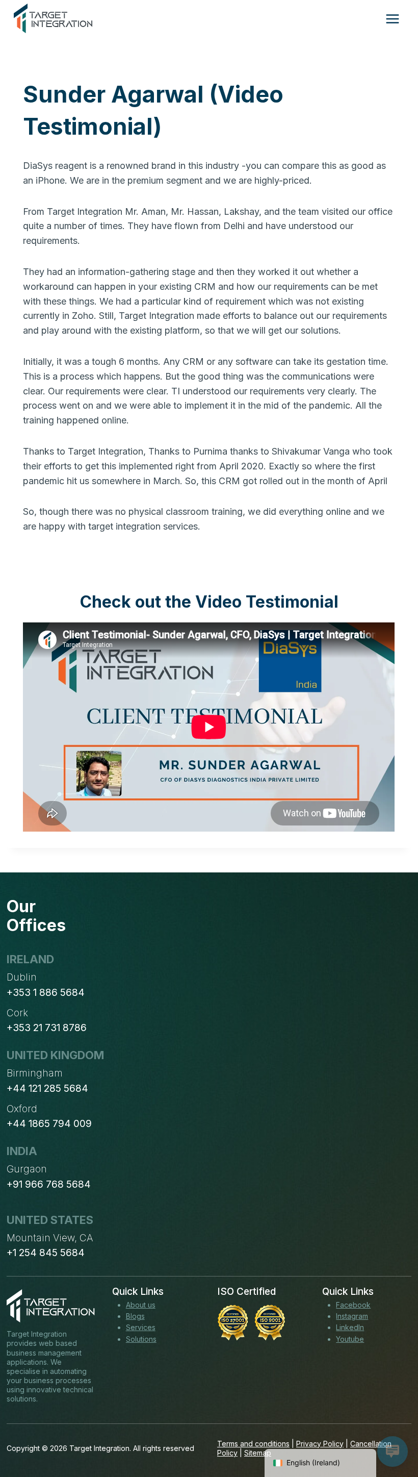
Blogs (135, 1316)
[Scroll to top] (391, 1431)
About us (140, 1304)
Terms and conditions (253, 1443)
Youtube (350, 1339)
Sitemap (257, 1452)
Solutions (141, 1339)
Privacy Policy (320, 1443)
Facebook (353, 1304)
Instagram (352, 1316)
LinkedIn (350, 1327)
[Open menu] (392, 18)
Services (140, 1327)
